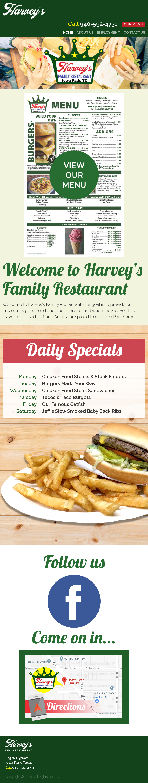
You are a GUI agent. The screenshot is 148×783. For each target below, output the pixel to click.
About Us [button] (85, 32)
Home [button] (68, 32)
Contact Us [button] (134, 32)
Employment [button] (108, 32)
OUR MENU (133, 24)
